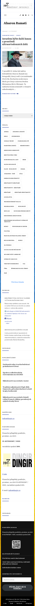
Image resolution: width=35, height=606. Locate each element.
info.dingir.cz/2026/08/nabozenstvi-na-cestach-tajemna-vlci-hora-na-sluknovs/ (17, 313)
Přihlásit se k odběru (17, 587)
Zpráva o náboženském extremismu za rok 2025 (13, 373)
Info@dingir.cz (8, 418)
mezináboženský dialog (12, 201)
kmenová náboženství (11, 178)
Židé (5, 273)
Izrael (23, 169)
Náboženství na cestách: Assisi (16, 381)
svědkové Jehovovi (10, 259)
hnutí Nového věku (10, 155)
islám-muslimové (10, 164)
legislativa (8, 197)
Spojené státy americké (12, 254)
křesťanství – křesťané (12, 187)
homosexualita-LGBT (11, 159)
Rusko (20, 240)
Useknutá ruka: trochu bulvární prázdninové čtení (16, 365)
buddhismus (16, 136)
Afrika (6, 131)
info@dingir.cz (14, 490)
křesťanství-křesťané (12, 183)
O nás (4, 474)
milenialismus (9, 206)
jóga (21, 173)
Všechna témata (17, 282)
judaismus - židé (9, 173)
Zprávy (18, 35)
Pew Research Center (19, 226)
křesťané (7, 192)
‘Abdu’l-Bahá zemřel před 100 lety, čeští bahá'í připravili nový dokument (16, 563)
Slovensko (7, 245)
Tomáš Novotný (7, 48)
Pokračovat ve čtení (9, 93)
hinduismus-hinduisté (11, 150)
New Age (7, 211)
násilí (6, 226)
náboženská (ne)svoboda (12, 215)
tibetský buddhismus (11, 263)
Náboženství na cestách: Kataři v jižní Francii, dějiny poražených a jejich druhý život (17, 399)
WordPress (23, 601)
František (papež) (10, 145)
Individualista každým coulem (11, 567)
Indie (24, 159)
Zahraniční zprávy (8, 35)
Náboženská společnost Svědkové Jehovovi (16, 221)
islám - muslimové (10, 169)
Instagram (29, 603)
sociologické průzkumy (12, 249)
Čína (5, 268)
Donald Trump (9, 141)
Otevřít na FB (8, 321)
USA (24, 263)
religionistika (9, 240)
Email (11, 603)
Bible (6, 136)
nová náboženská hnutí (22, 211)
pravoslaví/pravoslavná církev (15, 235)
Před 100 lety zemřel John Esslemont (13, 558)
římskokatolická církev (19, 268)
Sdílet (7, 323)
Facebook (5, 498)
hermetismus (24, 145)
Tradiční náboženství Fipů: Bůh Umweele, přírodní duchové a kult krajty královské (17, 389)
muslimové (22, 206)
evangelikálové (23, 141)
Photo (9, 318)
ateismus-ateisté (19, 131)
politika (7, 231)
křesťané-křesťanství (22, 192)
